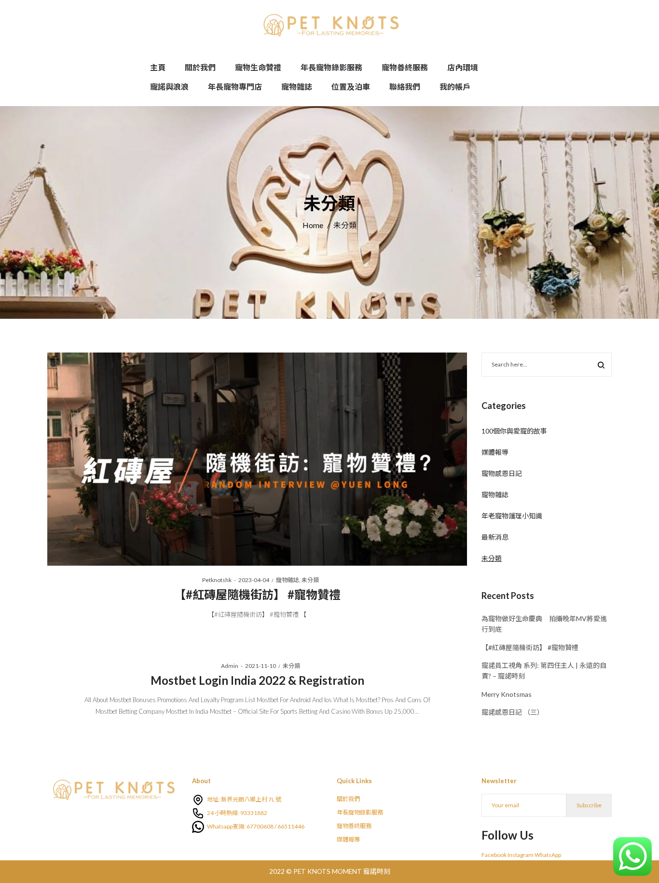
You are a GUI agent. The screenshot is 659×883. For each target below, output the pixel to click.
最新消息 (494, 537)
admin (226, 665)
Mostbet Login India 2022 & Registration (257, 680)
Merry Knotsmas (506, 694)
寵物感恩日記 (501, 473)
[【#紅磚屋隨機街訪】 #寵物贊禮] (257, 458)
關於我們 (348, 798)
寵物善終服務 (354, 825)
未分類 (310, 580)
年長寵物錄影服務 (360, 812)
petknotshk (213, 580)
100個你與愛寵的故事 (514, 431)
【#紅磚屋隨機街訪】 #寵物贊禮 (257, 594)
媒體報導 (494, 452)
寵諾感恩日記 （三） (512, 712)
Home (312, 225)
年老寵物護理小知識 (511, 516)
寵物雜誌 (287, 580)
